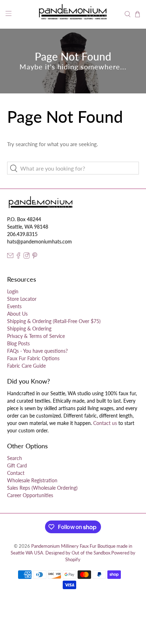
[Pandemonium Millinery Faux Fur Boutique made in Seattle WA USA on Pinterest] (35, 257)
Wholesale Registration (32, 480)
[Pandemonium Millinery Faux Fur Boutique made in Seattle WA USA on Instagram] (26, 257)
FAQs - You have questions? (37, 351)
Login (12, 291)
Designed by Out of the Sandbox (77, 553)
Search (14, 458)
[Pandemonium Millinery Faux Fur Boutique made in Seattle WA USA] (73, 14)
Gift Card (17, 465)
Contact (15, 473)
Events (14, 306)
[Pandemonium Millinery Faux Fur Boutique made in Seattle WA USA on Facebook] (18, 257)
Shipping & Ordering (29, 329)
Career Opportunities (30, 495)
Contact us (105, 423)
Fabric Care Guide (26, 366)
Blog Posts (18, 343)
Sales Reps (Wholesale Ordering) (42, 488)
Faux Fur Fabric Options (33, 358)
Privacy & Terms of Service (36, 336)
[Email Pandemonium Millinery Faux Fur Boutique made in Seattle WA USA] (10, 257)
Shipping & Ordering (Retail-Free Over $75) (54, 321)
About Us (17, 314)
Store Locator (21, 299)
